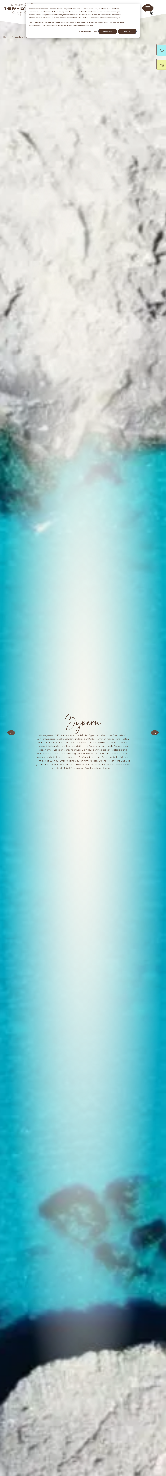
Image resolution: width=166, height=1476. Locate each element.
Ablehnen (127, 31)
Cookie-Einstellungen (88, 31)
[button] (11, 732)
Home (6, 37)
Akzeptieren (107, 31)
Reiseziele (16, 37)
